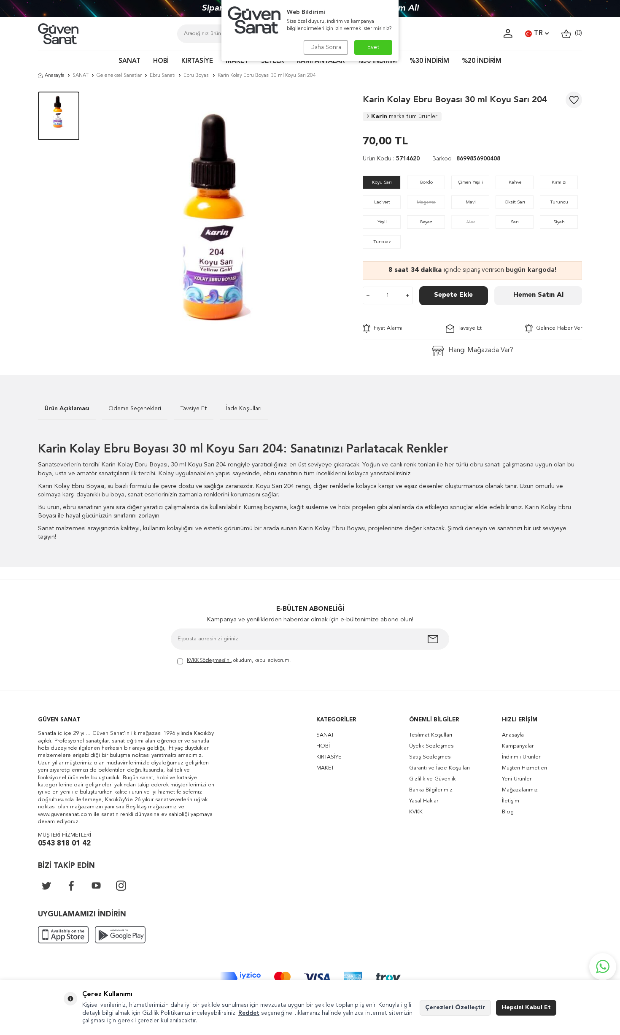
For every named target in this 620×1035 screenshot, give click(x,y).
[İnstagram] (121, 885)
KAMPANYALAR (321, 61)
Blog (508, 812)
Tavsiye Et (468, 328)
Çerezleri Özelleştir (455, 1008)
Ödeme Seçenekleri (134, 409)
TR (538, 33)
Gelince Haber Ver (557, 328)
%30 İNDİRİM (429, 61)
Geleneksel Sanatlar (119, 75)
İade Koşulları (243, 409)
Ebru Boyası (196, 75)
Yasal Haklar (423, 801)
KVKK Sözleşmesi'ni (209, 660)
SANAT (129, 61)
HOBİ (161, 61)
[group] (221, 221)
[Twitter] (46, 885)
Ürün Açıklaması (66, 409)
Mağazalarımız (520, 790)
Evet (373, 47)
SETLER (272, 61)
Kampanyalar (518, 746)
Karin (404, 116)
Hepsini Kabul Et (526, 1008)
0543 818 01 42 (64, 843)
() (576, 33)
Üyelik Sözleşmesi (432, 746)
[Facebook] (71, 885)
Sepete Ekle (453, 295)
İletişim (510, 801)
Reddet (248, 1013)
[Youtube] (96, 885)
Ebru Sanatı (162, 75)
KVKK (416, 812)
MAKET (237, 61)
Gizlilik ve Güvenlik (432, 779)
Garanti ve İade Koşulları (439, 768)
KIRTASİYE (197, 61)
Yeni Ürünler (516, 779)
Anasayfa (55, 75)
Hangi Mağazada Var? (480, 350)
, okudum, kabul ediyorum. (239, 660)
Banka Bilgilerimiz (431, 790)
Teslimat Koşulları (430, 735)
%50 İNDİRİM (377, 61)
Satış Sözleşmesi (430, 757)
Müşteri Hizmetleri (524, 768)
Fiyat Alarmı (386, 328)
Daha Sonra (325, 47)
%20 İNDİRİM (481, 61)
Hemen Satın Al (538, 295)
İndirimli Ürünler (521, 757)
